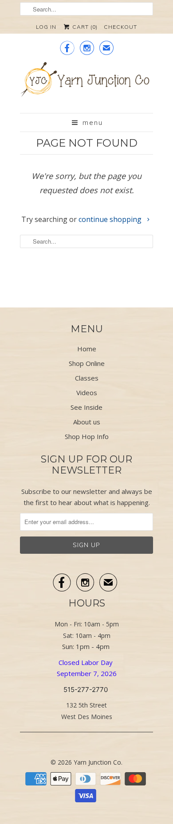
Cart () (84, 26)
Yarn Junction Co (97, 762)
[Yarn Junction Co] (86, 84)
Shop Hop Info (87, 436)
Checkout (120, 26)
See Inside (86, 407)
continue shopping (111, 219)
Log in (46, 26)
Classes (86, 377)
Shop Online (87, 363)
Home (86, 348)
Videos (86, 392)
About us (86, 421)
